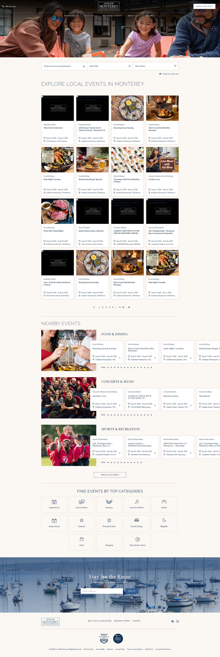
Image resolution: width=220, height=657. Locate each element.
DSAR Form (149, 649)
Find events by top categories (110, 491)
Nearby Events (61, 323)
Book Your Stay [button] (204, 7)
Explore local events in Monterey (92, 84)
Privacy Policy (89, 649)
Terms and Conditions (135, 649)
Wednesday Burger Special (90, 179)
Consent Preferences (163, 649)
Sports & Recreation (121, 429)
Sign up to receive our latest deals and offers (110, 582)
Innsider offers (122, 621)
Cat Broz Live (154, 179)
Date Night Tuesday (52, 179)
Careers (136, 621)
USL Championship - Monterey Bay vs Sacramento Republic (161, 232)
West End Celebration (53, 128)
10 (123, 307)
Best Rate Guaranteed (100, 621)
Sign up (133, 592)
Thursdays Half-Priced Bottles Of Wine (127, 180)
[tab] (103, 367)
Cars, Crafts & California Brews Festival (57, 283)
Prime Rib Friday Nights (53, 231)
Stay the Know (110, 577)
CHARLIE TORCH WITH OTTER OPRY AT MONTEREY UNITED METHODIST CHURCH (126, 232)
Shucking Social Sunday (124, 128)
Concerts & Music (118, 381)
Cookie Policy (120, 649)
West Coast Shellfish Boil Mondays (159, 129)
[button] (71, 16)
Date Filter (93, 66)
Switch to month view (169, 74)
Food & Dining (115, 334)
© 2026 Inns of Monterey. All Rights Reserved (65, 649)
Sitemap (110, 649)
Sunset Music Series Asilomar (91, 231)
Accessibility (100, 649)
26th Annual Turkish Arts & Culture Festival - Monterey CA (92, 129)
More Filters (140, 66)
